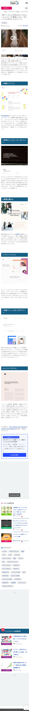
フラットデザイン (6, 568)
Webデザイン (5, 572)
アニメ (3, 554)
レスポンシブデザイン (7, 586)
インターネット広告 (7, 579)
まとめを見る (14, 455)
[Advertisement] (14, 477)
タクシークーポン (6, 558)
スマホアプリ (18, 579)
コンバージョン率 (16, 572)
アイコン (4, 22)
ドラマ (10, 554)
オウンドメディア (6, 565)
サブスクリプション (14, 551)
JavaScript (5, 575)
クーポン (4, 551)
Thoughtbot (5, 115)
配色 (15, 558)
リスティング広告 (15, 575)
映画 (23, 551)
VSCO (18, 234)
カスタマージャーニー (13, 561)
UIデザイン (16, 568)
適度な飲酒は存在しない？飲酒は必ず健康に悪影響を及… (20, 665)
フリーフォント (22, 582)
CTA (3, 561)
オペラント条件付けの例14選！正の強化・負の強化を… (20, 652)
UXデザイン (16, 565)
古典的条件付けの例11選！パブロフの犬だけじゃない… (20, 639)
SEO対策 (13, 582)
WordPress (5, 582)
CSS (24, 572)
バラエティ (17, 554)
